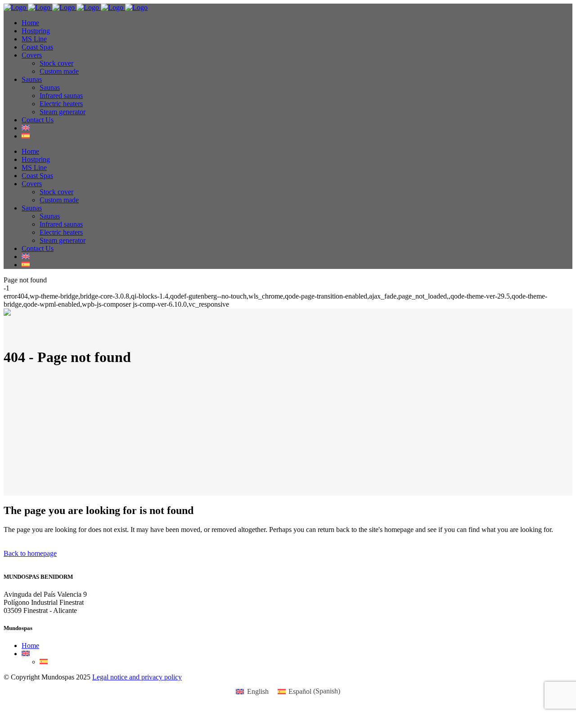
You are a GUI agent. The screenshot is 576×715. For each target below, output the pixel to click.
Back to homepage (30, 553)
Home (30, 645)
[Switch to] (26, 128)
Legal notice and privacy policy (137, 677)
